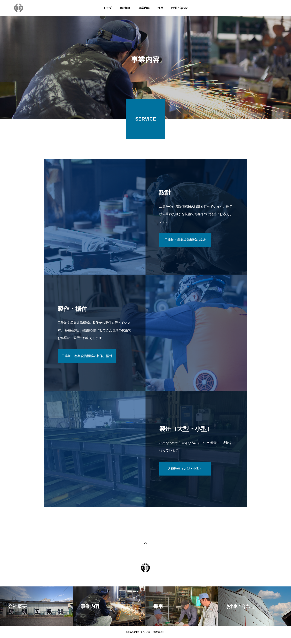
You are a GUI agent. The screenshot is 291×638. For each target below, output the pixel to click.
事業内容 (144, 8)
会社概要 (125, 8)
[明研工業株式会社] (18, 8)
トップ (107, 8)
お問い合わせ (179, 8)
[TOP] (145, 543)
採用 (160, 8)
